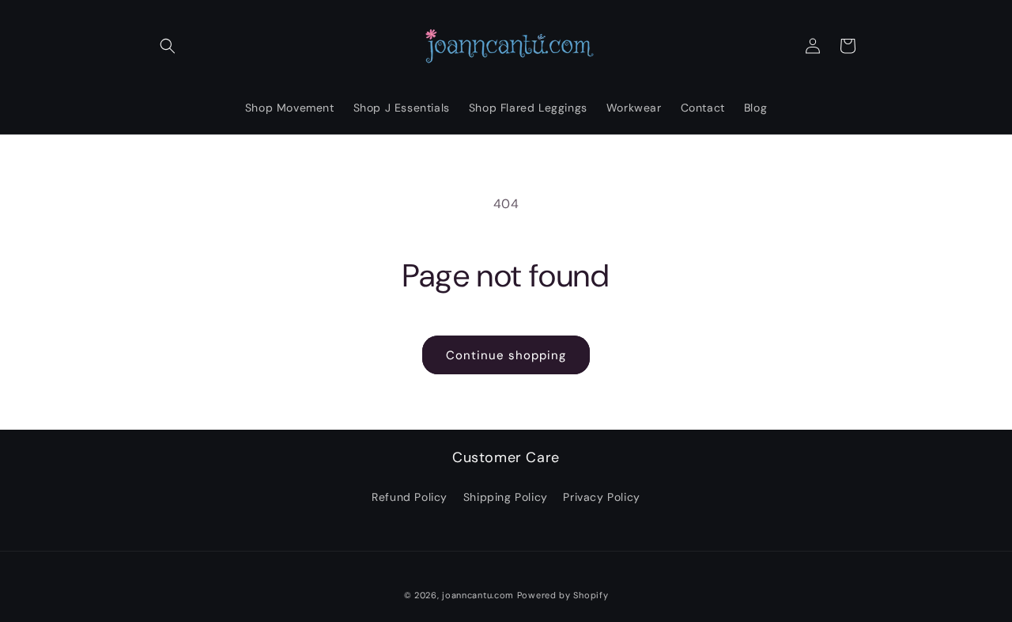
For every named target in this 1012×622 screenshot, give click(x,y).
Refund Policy (409, 497)
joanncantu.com (478, 595)
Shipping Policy (505, 497)
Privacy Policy (601, 497)
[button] (167, 45)
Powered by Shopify (563, 595)
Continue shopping (506, 355)
